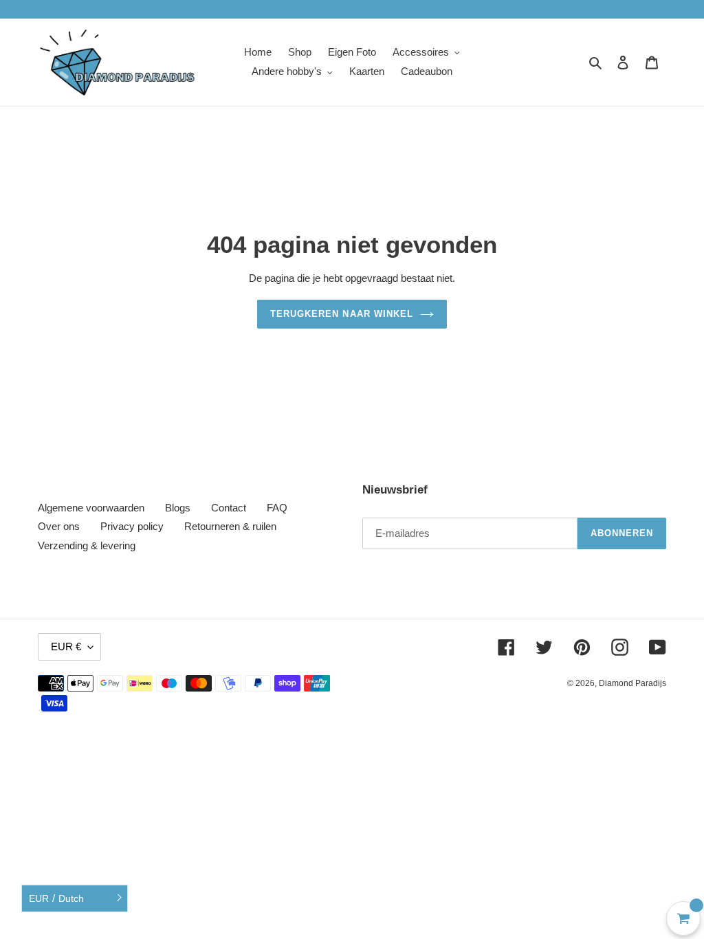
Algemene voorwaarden (91, 507)
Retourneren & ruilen (230, 526)
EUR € (66, 646)
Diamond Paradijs (632, 683)
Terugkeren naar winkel (341, 314)
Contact (228, 507)
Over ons (59, 526)
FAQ (277, 507)
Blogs (177, 507)
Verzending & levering (86, 545)
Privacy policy (132, 526)
